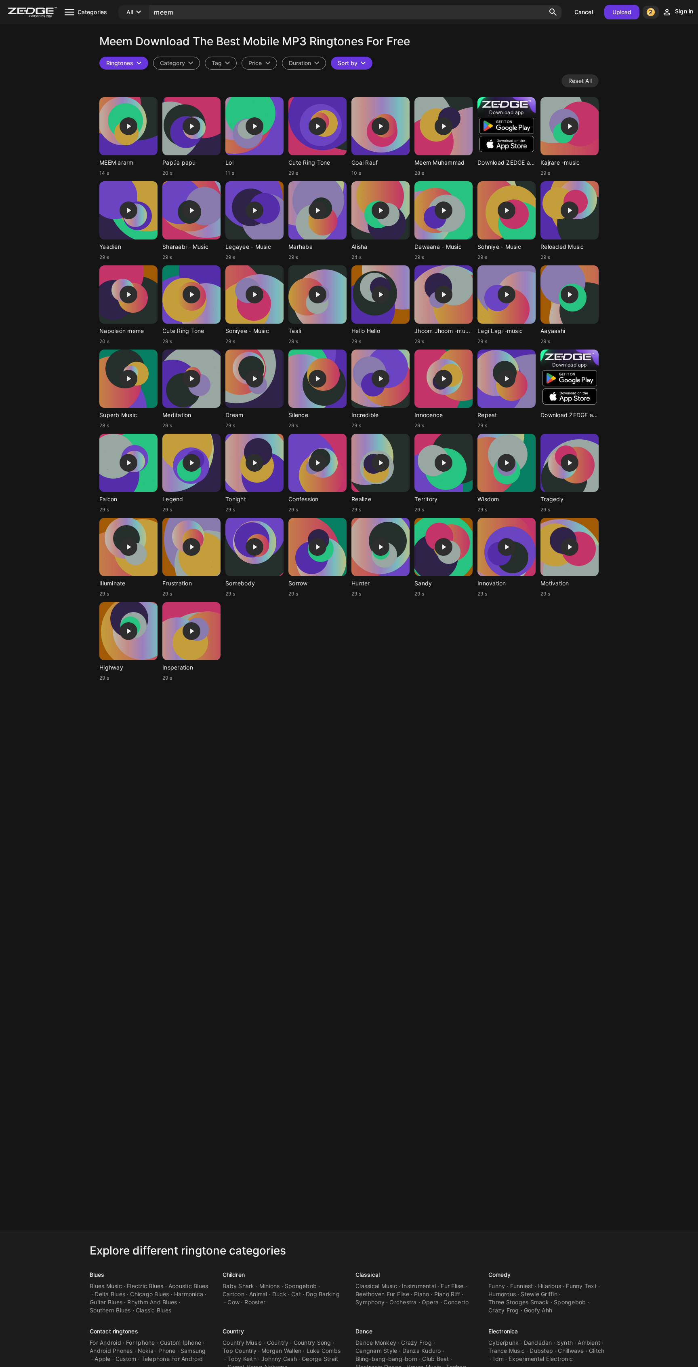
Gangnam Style (376, 1350)
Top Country (239, 1350)
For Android (105, 1342)
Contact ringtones (114, 1331)
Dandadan (538, 1342)
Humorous (502, 1294)
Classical (367, 1274)
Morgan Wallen (281, 1350)
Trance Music (506, 1350)
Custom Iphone (180, 1342)
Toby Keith (241, 1358)
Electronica (503, 1331)
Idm (498, 1358)
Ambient (589, 1342)
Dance (364, 1331)
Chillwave (571, 1350)
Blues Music (106, 1285)
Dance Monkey (375, 1342)
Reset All (580, 80)
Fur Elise (452, 1285)
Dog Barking (323, 1294)
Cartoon (233, 1294)
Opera (430, 1302)
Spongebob (301, 1285)
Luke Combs (324, 1350)
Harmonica (188, 1294)
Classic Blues (153, 1310)
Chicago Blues (149, 1294)
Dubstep (541, 1350)
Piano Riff (447, 1294)
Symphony (370, 1302)
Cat (296, 1294)
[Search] (553, 12)
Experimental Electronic (541, 1358)
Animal (258, 1294)
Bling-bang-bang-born (386, 1358)
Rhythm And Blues (152, 1302)
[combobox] (221, 63)
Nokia (145, 1350)
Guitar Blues (106, 1302)
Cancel (583, 11)
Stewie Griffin (539, 1294)
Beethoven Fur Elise (382, 1294)
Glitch (597, 1350)
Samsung (193, 1350)
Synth (565, 1342)
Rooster (254, 1302)
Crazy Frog (503, 1310)
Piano (421, 1294)
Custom (126, 1358)
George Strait (320, 1358)
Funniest (521, 1285)
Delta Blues (110, 1294)
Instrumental (419, 1285)
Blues (97, 1274)
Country (233, 1331)
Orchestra (402, 1302)
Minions (269, 1285)
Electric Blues (145, 1285)
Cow (233, 1302)
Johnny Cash (279, 1358)
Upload (622, 11)
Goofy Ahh (538, 1310)
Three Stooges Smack (518, 1302)
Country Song (312, 1342)
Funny (496, 1285)
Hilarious (549, 1285)
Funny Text (581, 1285)
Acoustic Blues (188, 1285)
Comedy (499, 1274)
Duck (279, 1294)
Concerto (456, 1302)
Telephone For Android (172, 1358)
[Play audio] (128, 126)
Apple (102, 1358)
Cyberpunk (503, 1342)
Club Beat (435, 1358)
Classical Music (376, 1285)
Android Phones (111, 1350)
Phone (166, 1350)
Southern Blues (110, 1310)
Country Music (242, 1342)
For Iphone (140, 1342)
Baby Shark (238, 1285)
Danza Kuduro (421, 1350)
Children (234, 1274)
